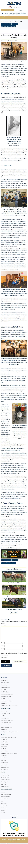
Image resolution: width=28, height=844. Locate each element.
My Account (5, 13)
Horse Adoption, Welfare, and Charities (8, 737)
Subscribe (7, 10)
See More (14, 612)
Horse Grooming (4, 746)
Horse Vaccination (4, 762)
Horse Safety (3, 760)
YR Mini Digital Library (5, 782)
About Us (2, 792)
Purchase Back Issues (5, 777)
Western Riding (4, 703)
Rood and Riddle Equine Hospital (13, 175)
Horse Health (9, 23)
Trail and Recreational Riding (6, 701)
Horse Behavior (4, 739)
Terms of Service (4, 805)
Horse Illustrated (15, 23)
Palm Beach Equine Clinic (11, 242)
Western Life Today (4, 786)
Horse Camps (3, 689)
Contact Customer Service (6, 794)
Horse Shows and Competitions (7, 694)
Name (2, 642)
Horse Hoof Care (4, 751)
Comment (3, 626)
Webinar (14, 13)
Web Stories (3, 812)
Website (2, 648)
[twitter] (14, 7)
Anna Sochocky (6, 40)
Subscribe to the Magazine (6, 775)
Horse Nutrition (4, 755)
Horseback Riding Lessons (6, 696)
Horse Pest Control (4, 758)
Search (21, 10)
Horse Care (3, 23)
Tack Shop (18, 13)
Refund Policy (3, 808)
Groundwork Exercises (5, 687)
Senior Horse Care (4, 769)
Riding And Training (5, 682)
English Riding (4, 685)
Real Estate (20, 14)
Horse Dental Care (4, 741)
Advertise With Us (4, 798)
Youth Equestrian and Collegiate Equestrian (9, 705)
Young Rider (3, 784)
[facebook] (11, 7)
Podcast (10, 13)
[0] (9, 7)
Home (2, 21)
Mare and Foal (3, 765)
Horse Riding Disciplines (5, 691)
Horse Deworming (4, 744)
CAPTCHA (4, 657)
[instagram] (18, 7)
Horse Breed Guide (4, 680)
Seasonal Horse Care (5, 767)
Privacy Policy (3, 803)
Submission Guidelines (5, 796)
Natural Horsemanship (5, 698)
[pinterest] (16, 7)
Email (2, 645)
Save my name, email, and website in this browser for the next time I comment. (14, 654)
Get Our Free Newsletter (5, 779)
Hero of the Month (13, 14)
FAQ (2, 801)
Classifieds (3, 810)
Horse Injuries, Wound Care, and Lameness (8, 26)
